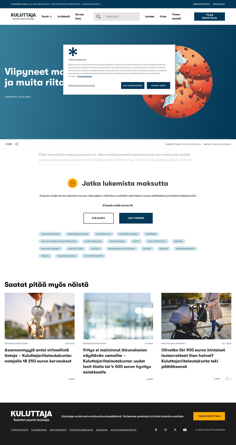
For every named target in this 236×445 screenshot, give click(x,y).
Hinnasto (102, 429)
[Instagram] (165, 430)
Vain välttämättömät (132, 85)
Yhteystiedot (19, 429)
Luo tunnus (136, 218)
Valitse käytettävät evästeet (81, 85)
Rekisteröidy (201, 4)
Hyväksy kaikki (158, 85)
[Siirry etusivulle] (23, 16)
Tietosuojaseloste (81, 429)
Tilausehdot (39, 429)
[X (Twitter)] (175, 430)
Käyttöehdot (58, 429)
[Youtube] (185, 430)
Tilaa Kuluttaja (209, 16)
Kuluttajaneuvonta (123, 429)
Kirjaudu (219, 4)
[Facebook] (156, 430)
